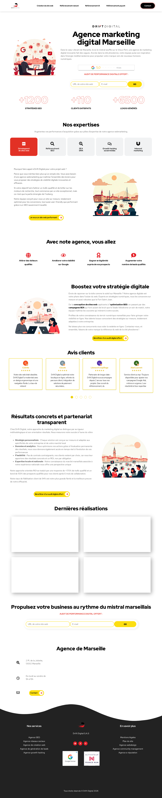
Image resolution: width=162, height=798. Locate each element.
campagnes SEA (76, 307)
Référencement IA (92, 5)
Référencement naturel (69, 5)
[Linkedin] (75, 743)
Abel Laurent (136, 367)
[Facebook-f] (80, 743)
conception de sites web (85, 304)
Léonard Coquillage (99, 367)
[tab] (23, 147)
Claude (62, 367)
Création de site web (45, 5)
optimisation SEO (118, 304)
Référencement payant (115, 5)
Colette (25, 367)
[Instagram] (86, 743)
